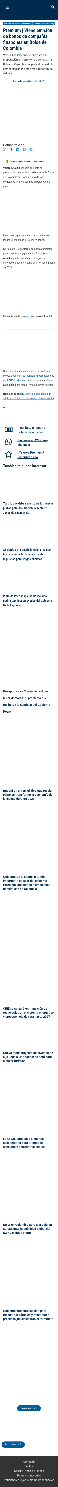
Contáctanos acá (29, 1408)
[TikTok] (32, 1361)
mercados (26, 316)
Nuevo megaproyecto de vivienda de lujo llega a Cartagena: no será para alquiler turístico (28, 1057)
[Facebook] (24, 149)
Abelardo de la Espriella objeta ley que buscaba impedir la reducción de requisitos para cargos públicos (27, 554)
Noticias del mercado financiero (17, 24)
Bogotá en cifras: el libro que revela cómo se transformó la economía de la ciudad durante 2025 (27, 795)
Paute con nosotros (29, 1475)
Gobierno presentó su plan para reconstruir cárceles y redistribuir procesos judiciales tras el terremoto (28, 1315)
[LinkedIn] (17, 149)
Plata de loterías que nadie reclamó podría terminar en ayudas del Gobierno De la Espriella (27, 600)
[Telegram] (30, 149)
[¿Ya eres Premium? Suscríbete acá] (8, 454)
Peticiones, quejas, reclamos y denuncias (29, 1480)
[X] (11, 149)
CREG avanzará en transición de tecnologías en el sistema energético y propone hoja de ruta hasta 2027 (28, 1012)
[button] (53, 8)
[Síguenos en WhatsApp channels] (8, 442)
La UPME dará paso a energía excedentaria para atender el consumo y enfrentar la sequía (24, 1143)
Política (29, 1466)
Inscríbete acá (13, 1444)
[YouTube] (38, 1361)
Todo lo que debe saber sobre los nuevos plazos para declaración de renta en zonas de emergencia (28, 508)
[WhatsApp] (4, 149)
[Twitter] (15, 1361)
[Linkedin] (20, 1361)
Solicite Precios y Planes (29, 1470)
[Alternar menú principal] (7, 7)
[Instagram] (26, 1361)
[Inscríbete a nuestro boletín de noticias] (9, 429)
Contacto (29, 1461)
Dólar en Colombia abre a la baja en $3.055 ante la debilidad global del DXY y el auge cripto (27, 1229)
